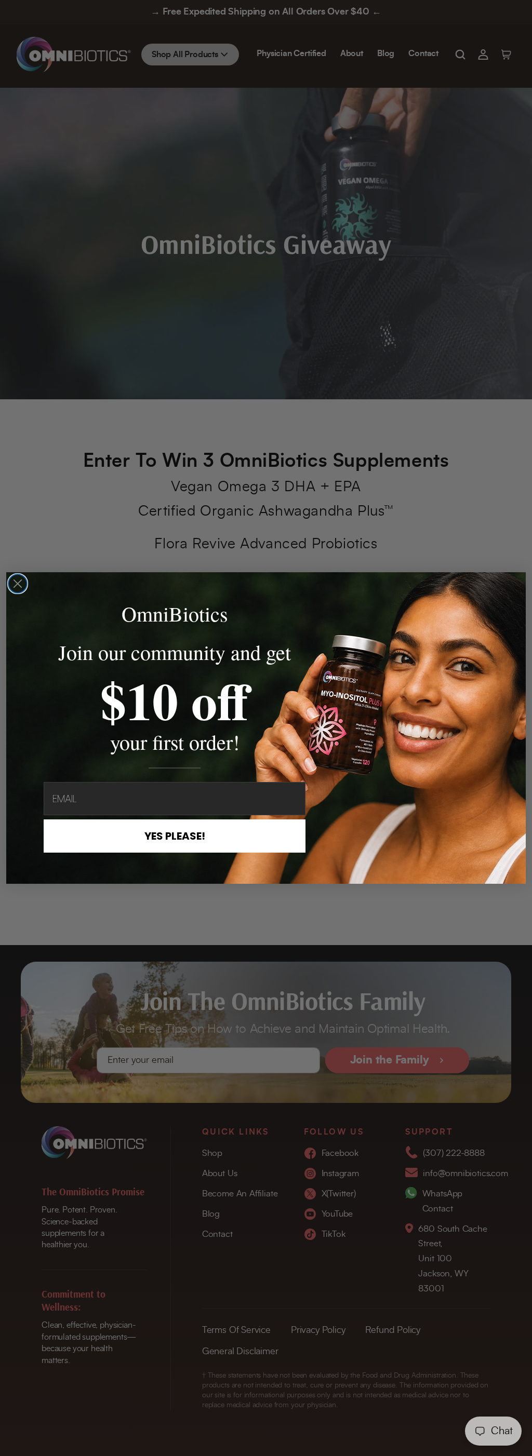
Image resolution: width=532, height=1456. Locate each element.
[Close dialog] (17, 583)
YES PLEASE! (174, 836)
